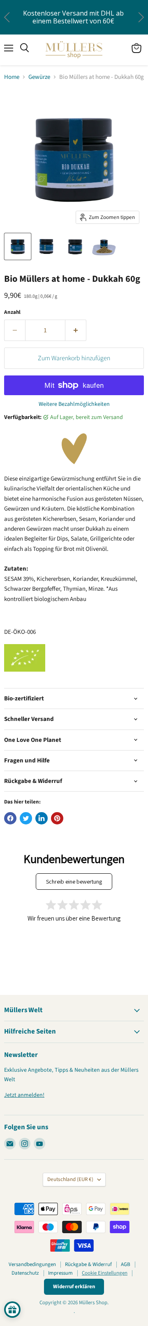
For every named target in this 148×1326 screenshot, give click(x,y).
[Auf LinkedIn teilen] (41, 818)
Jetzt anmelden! (24, 1095)
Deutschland (70, 1179)
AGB (125, 1264)
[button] (141, 17)
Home (11, 77)
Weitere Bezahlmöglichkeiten (74, 404)
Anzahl (12, 312)
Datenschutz (25, 1273)
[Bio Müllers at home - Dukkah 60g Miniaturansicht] (18, 246)
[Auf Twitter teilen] (26, 818)
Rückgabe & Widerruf (88, 1264)
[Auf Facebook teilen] (10, 818)
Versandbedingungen (32, 1264)
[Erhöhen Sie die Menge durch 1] (75, 330)
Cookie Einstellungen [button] (104, 1273)
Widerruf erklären (74, 1286)
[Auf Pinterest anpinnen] (57, 818)
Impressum (60, 1273)
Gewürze (39, 77)
